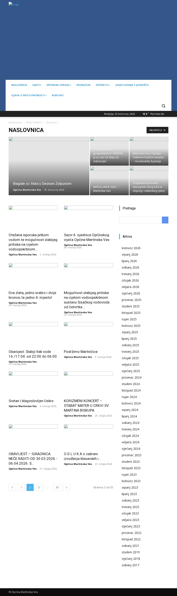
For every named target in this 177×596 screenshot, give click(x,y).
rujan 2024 (129, 397)
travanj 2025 (130, 351)
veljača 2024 (130, 442)
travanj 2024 (130, 429)
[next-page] (66, 487)
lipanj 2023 (129, 494)
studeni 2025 (131, 306)
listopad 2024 (131, 390)
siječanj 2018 (131, 559)
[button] (163, 106)
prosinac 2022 (131, 533)
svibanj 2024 (130, 423)
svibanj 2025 (130, 345)
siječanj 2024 (131, 449)
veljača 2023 (130, 520)
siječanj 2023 (131, 526)
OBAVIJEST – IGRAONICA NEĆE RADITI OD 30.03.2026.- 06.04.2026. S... (33, 458)
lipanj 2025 (129, 339)
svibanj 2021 (130, 546)
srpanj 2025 (130, 332)
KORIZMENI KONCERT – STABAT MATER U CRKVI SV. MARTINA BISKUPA (86, 405)
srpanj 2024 (130, 410)
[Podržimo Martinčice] (88, 334)
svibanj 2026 (130, 267)
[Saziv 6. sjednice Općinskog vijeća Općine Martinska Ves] (88, 218)
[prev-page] (12, 487)
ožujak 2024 (130, 436)
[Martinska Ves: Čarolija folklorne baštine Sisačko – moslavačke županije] (149, 151)
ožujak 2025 (130, 358)
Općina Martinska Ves (27, 189)
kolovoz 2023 (131, 481)
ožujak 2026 (130, 280)
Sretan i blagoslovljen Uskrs (31, 401)
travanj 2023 (130, 507)
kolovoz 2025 (131, 326)
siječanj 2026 (131, 293)
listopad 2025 (131, 313)
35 (57, 487)
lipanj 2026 (129, 261)
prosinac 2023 (131, 455)
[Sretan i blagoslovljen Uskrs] (33, 383)
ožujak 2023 (130, 513)
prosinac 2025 (131, 300)
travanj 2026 (130, 274)
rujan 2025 (129, 319)
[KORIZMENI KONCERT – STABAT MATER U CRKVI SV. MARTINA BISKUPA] (88, 383)
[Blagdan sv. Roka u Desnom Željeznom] (49, 172)
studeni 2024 (131, 384)
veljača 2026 (130, 287)
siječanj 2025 (131, 371)
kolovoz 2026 (131, 248)
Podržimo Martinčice (81, 351)
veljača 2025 (130, 364)
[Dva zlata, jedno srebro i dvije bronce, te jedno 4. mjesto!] (33, 275)
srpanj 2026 (130, 254)
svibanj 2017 (130, 565)
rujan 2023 (129, 474)
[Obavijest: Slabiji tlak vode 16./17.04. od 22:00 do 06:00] (33, 334)
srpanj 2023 (130, 487)
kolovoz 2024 (131, 403)
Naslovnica (15, 122)
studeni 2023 (131, 461)
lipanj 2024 (129, 416)
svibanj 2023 (130, 500)
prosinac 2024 (131, 377)
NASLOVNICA (34, 122)
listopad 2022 (131, 539)
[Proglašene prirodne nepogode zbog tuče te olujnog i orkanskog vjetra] (149, 180)
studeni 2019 (131, 552)
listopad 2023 (131, 468)
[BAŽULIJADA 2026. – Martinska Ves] (109, 180)
